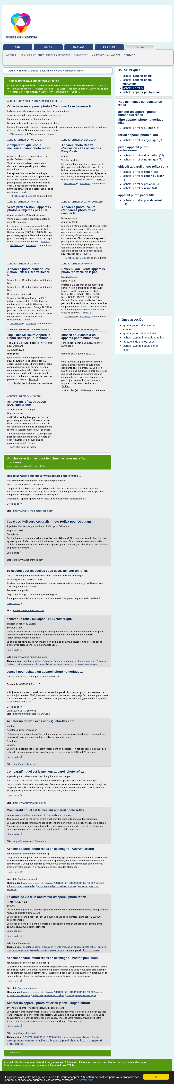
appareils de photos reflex (138, 341)
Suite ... (76, 91)
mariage (79, 47)
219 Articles (16, 134)
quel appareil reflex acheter (139, 333)
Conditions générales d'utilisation (57, 1062)
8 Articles (69, 390)
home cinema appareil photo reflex (79, 1037)
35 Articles (16, 323)
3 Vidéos (84, 316)
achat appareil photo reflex (48, 995)
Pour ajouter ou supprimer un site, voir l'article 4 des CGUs (39, 1065)
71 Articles (16, 196)
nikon (48, 47)
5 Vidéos (32, 134)
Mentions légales (25, 1062)
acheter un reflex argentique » (80, 329)
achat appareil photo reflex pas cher (56, 886)
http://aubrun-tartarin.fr (25, 879)
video (140, 47)
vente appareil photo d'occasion (83, 950)
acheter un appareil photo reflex (74, 882)
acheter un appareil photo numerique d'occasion (81, 661)
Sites (41, 55)
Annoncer (114, 55)
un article (97, 55)
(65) (143, 155)
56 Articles (16, 245)
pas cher (109, 47)
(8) (142, 140)
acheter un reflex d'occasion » (79, 140)
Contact (129, 55)
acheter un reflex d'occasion (38, 661)
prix (18, 47)
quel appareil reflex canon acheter (139, 327)
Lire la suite (13, 503)
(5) (141, 127)
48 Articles (70, 257)
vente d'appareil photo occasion (47, 950)
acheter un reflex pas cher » (24, 202)
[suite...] (57, 130)
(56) (141, 184)
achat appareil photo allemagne (81, 995)
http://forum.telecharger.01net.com (31, 713)
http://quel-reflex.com (24, 764)
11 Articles (15, 383)
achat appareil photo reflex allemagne (38, 883)
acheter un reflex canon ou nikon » (82, 202)
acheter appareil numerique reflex (143, 337)
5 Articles (15, 447)
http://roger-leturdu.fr (24, 1033)
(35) (140, 171)
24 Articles (70, 316)
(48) (143, 177)
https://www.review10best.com (29, 802)
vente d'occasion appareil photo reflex (75, 946)
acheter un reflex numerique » (25, 140)
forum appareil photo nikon (138, 135)
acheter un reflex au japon (19, 664)
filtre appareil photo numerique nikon (140, 121)
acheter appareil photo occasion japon (86, 664)
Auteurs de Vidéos (58, 55)
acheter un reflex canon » (23, 264)
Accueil (11, 55)
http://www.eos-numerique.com (30, 657)
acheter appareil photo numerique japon (50, 664)
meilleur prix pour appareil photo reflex (61, 1040)
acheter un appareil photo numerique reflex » (34, 101)
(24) (140, 188)
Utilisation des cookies (92, 1062)
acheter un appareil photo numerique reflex (137, 113)
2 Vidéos (84, 257)
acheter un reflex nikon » (76, 264)
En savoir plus (84, 1080)
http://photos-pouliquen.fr (26, 988)
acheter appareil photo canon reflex (141, 347)
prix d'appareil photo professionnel (133, 148)
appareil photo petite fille (136, 195)
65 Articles (70, 183)
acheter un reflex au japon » (24, 396)
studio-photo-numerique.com (28, 610)
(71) (143, 159)
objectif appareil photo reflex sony (143, 166)
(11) (142, 202)
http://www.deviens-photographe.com (33, 510)
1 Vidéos (30, 196)
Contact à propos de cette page (127, 1062)
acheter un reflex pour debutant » (28, 329)
